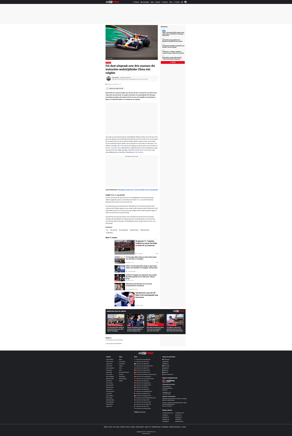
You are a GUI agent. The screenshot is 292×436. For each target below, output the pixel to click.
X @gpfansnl (165, 361)
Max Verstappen (145, 2)
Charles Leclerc (109, 361)
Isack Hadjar (109, 372)
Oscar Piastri (109, 365)
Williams (121, 380)
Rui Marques (109, 232)
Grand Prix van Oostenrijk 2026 (143, 376)
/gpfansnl (165, 370)
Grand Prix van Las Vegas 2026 (143, 404)
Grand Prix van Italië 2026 (142, 387)
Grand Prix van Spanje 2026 (142, 389)
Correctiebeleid (164, 426)
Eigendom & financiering (174, 426)
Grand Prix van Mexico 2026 (142, 400)
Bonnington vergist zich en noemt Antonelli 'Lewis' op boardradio (138, 190)
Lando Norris (109, 363)
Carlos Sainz (109, 380)
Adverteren (122, 426)
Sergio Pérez (109, 406)
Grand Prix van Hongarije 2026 (143, 383)
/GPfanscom (166, 359)
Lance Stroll (109, 393)
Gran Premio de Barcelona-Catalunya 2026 (146, 374)
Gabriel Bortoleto (144, 230)
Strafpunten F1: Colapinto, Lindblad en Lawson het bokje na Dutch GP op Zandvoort (173, 52)
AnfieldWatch (165, 421)
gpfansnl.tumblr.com (168, 374)
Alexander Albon (116, 148)
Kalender (158, 2)
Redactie (106, 426)
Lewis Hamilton (109, 359)
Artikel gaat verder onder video (131, 156)
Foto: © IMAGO (109, 58)
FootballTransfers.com (167, 412)
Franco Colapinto (110, 368)
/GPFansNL (166, 365)
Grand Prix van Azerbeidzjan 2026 (144, 391)
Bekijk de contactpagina (167, 406)
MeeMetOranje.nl (179, 421)
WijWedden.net (165, 419)
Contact (117, 426)
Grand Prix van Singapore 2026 (143, 395)
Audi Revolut (122, 363)
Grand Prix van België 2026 (142, 380)
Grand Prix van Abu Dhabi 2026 (143, 408)
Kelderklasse (178, 419)
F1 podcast (165, 2)
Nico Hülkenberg (123, 230)
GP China (108, 62)
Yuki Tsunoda (139, 152)
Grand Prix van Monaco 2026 (143, 372)
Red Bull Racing (122, 378)
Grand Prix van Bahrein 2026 (143, 393)
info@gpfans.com (166, 392)
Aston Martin (122, 361)
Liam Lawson (109, 374)
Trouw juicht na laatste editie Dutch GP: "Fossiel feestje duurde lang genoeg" (172, 58)
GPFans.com (178, 415)
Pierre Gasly (109, 370)
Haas (120, 370)
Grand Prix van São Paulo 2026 (143, 402)
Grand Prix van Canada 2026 (143, 370)
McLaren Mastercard (124, 372)
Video (170, 2)
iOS (150, 426)
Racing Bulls (122, 376)
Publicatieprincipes (155, 426)
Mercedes (121, 374)
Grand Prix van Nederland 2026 (143, 385)
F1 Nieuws (136, 2)
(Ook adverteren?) (142, 412)
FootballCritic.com (179, 412)
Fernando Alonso (110, 391)
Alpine (120, 359)
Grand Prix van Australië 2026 (143, 359)
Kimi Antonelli (109, 383)
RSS (114, 426)
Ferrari (120, 368)
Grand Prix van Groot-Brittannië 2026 (145, 378)
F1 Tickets (177, 2)
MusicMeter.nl (178, 417)
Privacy (110, 426)
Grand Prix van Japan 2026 (142, 363)
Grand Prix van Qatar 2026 (142, 406)
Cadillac (121, 365)
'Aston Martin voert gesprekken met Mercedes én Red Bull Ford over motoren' (172, 40)
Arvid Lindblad (109, 395)
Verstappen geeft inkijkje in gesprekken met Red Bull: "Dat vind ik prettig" (173, 46)
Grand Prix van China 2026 (142, 361)
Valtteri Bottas (109, 404)
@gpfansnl (166, 363)
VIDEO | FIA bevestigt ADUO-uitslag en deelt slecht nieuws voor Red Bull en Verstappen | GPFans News (173, 34)
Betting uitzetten (140, 426)
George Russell (109, 385)
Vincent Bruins (115, 77)
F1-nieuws (173, 62)
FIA (107, 230)
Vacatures (132, 426)
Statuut (128, 426)
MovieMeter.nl (165, 417)
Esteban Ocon (109, 389)
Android (146, 426)
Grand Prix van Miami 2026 (142, 368)
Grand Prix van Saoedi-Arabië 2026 (144, 365)
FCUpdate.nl (165, 415)
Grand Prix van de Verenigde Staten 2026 (146, 397)
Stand (152, 2)
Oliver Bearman (109, 387)
